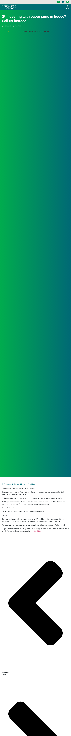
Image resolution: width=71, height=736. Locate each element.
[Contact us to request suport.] (58, 2)
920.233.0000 (36, 531)
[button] (63, 2)
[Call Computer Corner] (67, 2)
